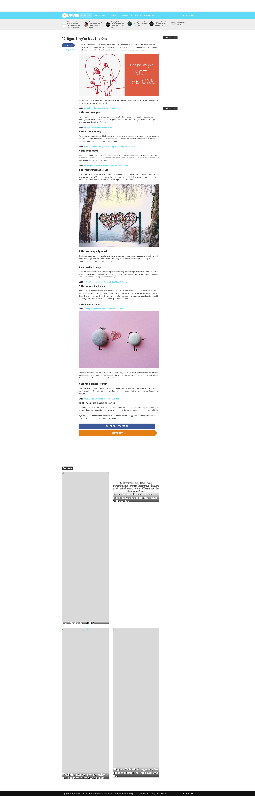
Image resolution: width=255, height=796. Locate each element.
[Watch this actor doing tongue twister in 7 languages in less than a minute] (86, 24)
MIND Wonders (100, 15)
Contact (163, 794)
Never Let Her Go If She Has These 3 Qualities (101, 399)
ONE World (124, 15)
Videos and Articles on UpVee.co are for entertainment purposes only (111, 794)
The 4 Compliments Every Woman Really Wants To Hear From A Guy (109, 146)
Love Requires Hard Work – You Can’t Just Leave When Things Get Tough (140, 23)
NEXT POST (117, 433)
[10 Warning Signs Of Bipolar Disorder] (173, 23)
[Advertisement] (129, 5)
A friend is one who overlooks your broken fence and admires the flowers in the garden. (73, 24)
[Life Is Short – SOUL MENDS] (85, 546)
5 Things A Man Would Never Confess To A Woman (103, 308)
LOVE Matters (86, 15)
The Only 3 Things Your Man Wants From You (101, 108)
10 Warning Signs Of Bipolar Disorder (184, 23)
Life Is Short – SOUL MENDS (78, 623)
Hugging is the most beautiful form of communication (160, 23)
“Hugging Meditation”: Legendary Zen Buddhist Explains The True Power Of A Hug (118, 24)
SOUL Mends (113, 15)
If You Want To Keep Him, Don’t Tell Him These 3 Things (105, 282)
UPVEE (147, 15)
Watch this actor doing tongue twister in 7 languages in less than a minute (95, 24)
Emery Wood (69, 50)
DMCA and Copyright (142, 794)
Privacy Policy (155, 794)
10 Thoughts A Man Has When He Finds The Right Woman (106, 165)
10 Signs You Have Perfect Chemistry (98, 127)
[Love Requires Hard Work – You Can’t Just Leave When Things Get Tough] (130, 23)
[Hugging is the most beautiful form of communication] (151, 23)
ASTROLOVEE (137, 15)
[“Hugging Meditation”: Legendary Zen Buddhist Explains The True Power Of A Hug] (108, 24)
